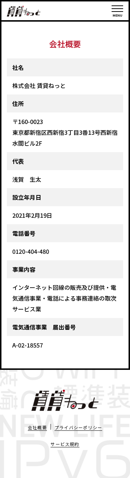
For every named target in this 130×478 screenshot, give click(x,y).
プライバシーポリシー (78, 427)
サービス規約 (65, 444)
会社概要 (37, 427)
